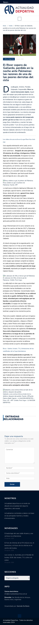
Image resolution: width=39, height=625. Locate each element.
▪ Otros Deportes (9, 59)
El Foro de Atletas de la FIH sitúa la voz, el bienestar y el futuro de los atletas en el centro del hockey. (19, 545)
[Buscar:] (9, 2)
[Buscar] (35, 2)
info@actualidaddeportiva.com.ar (15, 594)
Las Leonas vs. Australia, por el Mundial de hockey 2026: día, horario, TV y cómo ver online (19, 557)
